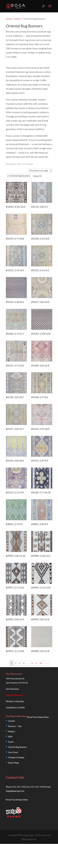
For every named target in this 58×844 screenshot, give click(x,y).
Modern (11, 731)
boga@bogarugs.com (15, 791)
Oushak (11, 721)
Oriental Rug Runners (17, 747)
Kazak (11, 742)
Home (9, 18)
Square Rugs (13, 762)
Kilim (10, 736)
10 (40, 663)
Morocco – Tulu (14, 726)
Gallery (17, 18)
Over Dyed (13, 752)
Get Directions (12, 689)
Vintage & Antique (16, 757)
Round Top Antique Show (38, 717)
